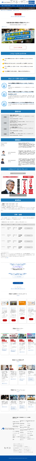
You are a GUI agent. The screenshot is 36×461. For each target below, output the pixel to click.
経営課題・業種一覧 (16, 421)
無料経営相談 (22, 423)
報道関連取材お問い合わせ (17, 450)
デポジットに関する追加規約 (18, 446)
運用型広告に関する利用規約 (18, 445)
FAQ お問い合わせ (27, 449)
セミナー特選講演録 (16, 431)
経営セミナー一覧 (16, 10)
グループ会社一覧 (30, 431)
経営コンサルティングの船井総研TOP (6, 10)
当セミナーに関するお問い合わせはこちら (18, 16)
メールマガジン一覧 (16, 433)
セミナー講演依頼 (26, 450)
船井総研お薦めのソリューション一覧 (16, 426)
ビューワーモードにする (18, 173)
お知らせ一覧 (29, 433)
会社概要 (28, 425)
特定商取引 (26, 446)
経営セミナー (22, 425)
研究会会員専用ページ (23, 437)
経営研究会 (22, 432)
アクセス (28, 423)
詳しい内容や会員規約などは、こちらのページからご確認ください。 (18, 267)
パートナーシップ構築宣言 (17, 452)
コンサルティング (23, 434)
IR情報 (28, 427)
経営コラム (22, 439)
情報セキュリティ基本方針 (17, 449)
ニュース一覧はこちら (15, 8)
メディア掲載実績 (30, 435)
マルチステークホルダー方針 (28, 452)
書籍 (13, 439)
